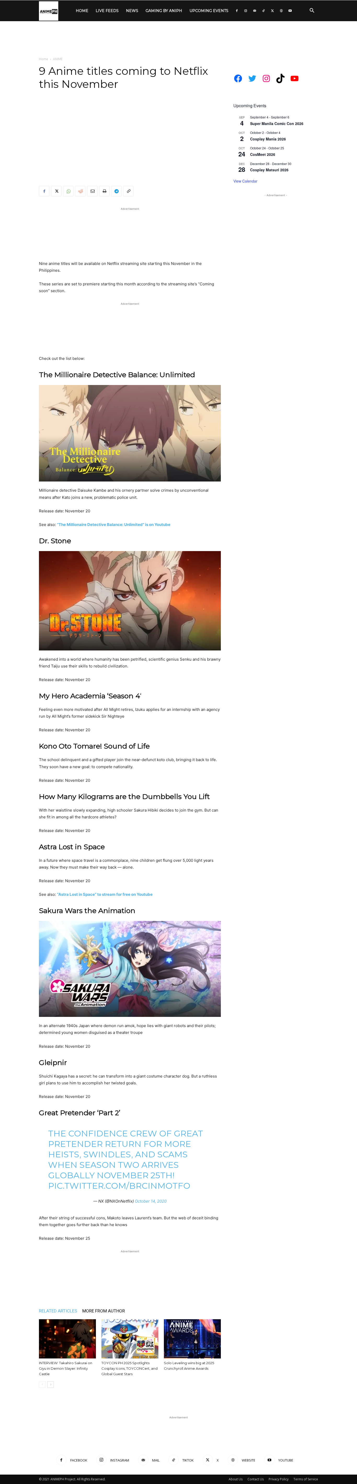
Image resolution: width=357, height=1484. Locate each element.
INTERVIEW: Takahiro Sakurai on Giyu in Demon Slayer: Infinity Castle (65, 1368)
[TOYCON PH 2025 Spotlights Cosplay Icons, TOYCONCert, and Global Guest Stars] (129, 1338)
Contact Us (255, 1479)
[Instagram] (246, 10)
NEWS (132, 10)
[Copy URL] (128, 191)
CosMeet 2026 (262, 154)
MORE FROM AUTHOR (103, 1310)
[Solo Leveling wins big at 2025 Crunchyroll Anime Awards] (192, 1338)
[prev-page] (42, 1384)
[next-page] (50, 1384)
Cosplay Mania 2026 (268, 138)
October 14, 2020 (150, 1201)
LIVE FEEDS (107, 10)
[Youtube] (290, 10)
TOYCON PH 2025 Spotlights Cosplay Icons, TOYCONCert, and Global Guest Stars (129, 1368)
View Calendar (245, 181)
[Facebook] (237, 10)
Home (43, 59)
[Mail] (254, 10)
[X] (272, 10)
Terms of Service (305, 1479)
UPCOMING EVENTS (208, 10)
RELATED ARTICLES (58, 1310)
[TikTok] (263, 10)
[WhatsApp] (68, 191)
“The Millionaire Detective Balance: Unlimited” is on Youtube (113, 524)
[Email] (92, 191)
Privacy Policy (279, 1479)
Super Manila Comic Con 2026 (276, 123)
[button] (312, 11)
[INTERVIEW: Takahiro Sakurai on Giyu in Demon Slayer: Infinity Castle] (67, 1338)
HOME (82, 10)
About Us (236, 1479)
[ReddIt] (80, 191)
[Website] (281, 10)
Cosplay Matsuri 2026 (269, 169)
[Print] (104, 191)
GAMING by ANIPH (164, 10)
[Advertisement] (178, 39)
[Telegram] (116, 191)
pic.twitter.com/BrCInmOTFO (119, 1186)
